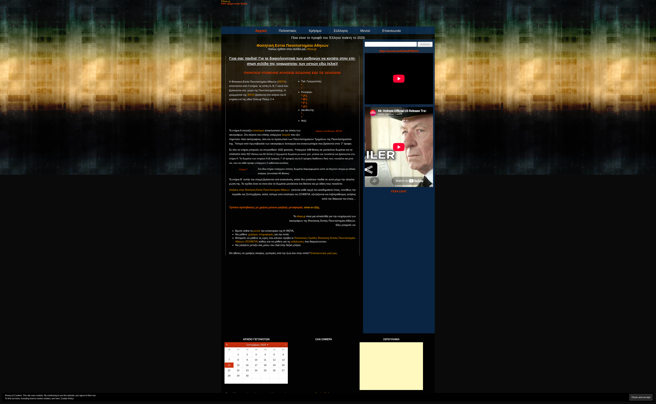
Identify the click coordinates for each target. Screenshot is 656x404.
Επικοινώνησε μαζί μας (323, 253)
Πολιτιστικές (288, 31)
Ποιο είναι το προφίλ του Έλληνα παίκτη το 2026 (328, 38)
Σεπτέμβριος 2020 (256, 344)
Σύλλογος (341, 31)
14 (229, 365)
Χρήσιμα (315, 31)
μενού (256, 230)
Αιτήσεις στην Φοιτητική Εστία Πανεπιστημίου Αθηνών (259, 189)
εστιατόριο (258, 130)
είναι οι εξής (311, 207)
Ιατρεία (286, 134)
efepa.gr (312, 49)
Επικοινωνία (391, 31)
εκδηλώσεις (297, 241)
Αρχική (261, 31)
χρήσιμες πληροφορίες (261, 234)
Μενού (365, 31)
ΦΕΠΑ (281, 81)
